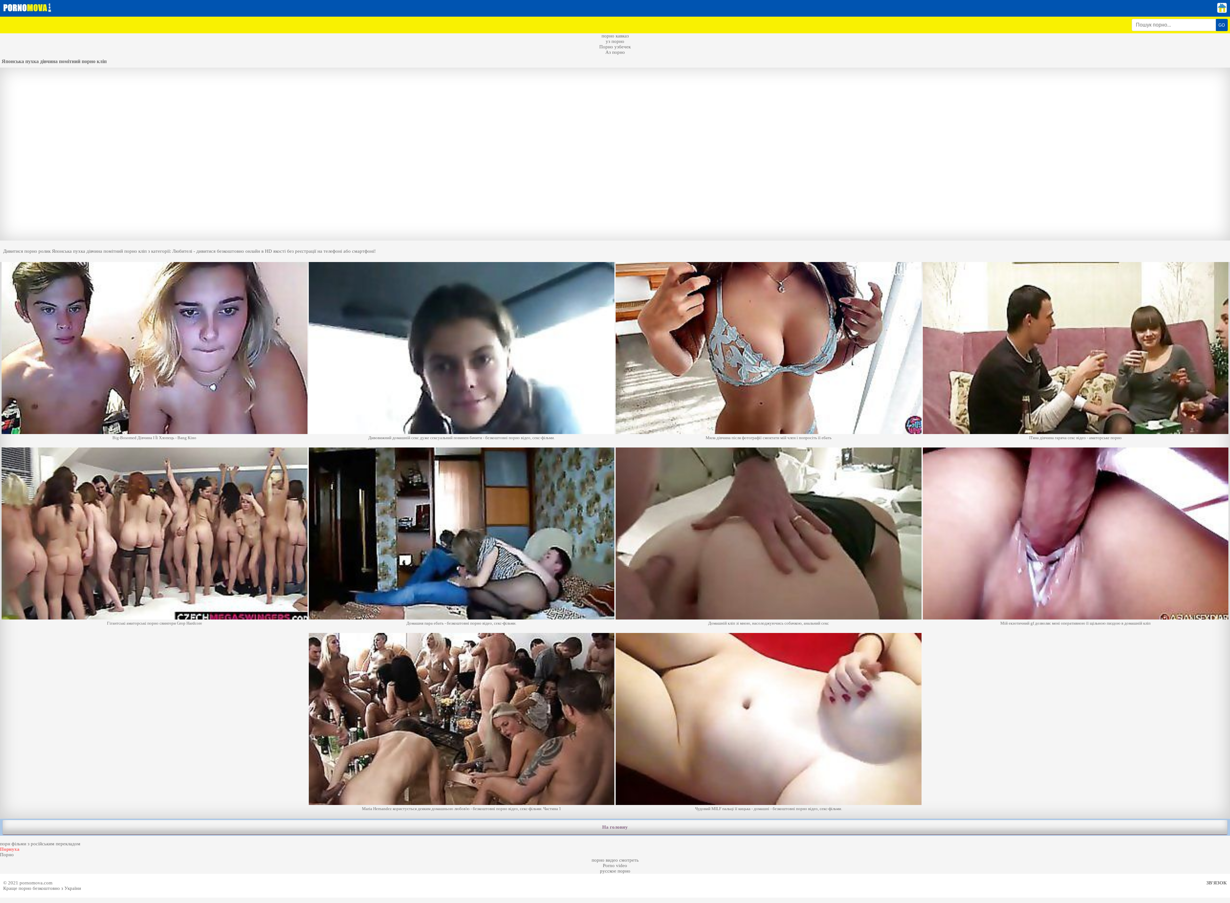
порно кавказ (615, 35)
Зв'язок (1216, 882)
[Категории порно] (1222, 11)
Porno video (615, 865)
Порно (7, 854)
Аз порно (615, 52)
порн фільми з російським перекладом (40, 843)
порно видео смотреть (615, 860)
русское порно (615, 871)
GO (1221, 25)
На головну (615, 827)
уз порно (615, 41)
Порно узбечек (615, 46)
